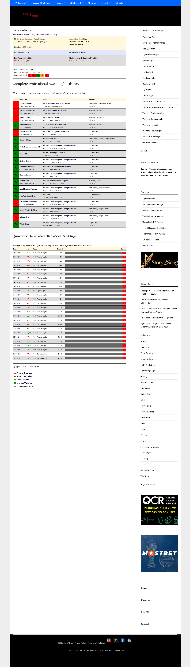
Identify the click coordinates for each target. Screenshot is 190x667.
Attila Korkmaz (25, 124)
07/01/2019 (17, 261)
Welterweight (148, 66)
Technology (145, 452)
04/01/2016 (17, 316)
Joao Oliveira (23, 379)
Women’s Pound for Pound (153, 101)
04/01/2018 (17, 282)
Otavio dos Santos (22, 30)
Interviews (145, 388)
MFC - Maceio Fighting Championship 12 (60, 223)
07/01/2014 (17, 345)
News (142, 423)
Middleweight (148, 60)
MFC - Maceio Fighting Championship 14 (60, 209)
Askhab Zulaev (25, 117)
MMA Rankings (19, 3)
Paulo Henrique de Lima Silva (31, 147)
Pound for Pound (149, 37)
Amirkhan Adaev (26, 131)
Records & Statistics (41, 3)
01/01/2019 (17, 270)
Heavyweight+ (148, 49)
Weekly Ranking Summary (153, 216)
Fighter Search (148, 198)
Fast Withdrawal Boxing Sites (92, 650)
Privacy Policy (80, 643)
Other (143, 429)
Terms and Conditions (96, 643)
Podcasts (144, 435)
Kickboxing (145, 394)
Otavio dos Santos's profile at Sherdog (30, 39)
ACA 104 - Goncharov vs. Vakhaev (58, 103)
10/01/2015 (17, 324)
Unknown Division (150, 142)
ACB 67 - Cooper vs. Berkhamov (57, 131)
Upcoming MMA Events (152, 222)
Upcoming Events (147, 470)
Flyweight (146, 89)
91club (144, 151)
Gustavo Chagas (25, 140)
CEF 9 (47, 195)
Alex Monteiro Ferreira (28, 189)
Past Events (147, 245)
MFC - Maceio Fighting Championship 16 (60, 188)
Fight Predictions (147, 365)
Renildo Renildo (25, 161)
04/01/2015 (17, 333)
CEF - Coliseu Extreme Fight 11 (57, 181)
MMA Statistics (147, 412)
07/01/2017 (17, 295)
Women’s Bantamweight (152, 119)
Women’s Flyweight (150, 125)
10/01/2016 (17, 308)
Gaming (143, 376)
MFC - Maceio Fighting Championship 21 (60, 145)
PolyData (119, 3)
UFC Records (76, 3)
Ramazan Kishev (35, 72)
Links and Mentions (150, 240)
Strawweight (147, 95)
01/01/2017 (17, 303)
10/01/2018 (17, 274)
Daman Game (147, 600)
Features (59, 3)
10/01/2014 (17, 341)
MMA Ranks (145, 406)
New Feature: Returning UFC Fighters (156, 318)
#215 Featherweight (76, 61)
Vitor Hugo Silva (24, 376)
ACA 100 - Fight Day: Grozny (56, 110)
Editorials (144, 347)
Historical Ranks (147, 382)
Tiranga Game (119, 650)
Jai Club (68, 650)
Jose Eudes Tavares (27, 166)
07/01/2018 (17, 278)
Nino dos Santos (25, 175)
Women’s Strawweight (152, 131)
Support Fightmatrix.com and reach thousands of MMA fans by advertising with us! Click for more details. (158, 172)
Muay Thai (145, 417)
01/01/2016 (17, 320)
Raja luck (145, 623)
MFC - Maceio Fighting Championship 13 (60, 216)
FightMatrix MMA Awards (153, 234)
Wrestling (144, 476)
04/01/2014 (17, 350)
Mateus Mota (24, 154)
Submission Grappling (149, 447)
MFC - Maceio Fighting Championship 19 (60, 160)
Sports (143, 441)
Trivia (143, 464)
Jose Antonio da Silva (27, 196)
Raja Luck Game (148, 484)
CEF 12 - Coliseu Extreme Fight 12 (58, 166)
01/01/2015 (17, 337)
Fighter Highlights (148, 370)
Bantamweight (148, 84)
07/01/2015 (17, 329)
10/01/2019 (17, 257)
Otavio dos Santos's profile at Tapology (31, 42)
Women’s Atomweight (151, 136)
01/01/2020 (17, 253)
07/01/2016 (17, 312)
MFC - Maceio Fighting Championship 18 (60, 173)
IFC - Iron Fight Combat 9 (55, 153)
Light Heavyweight (150, 54)
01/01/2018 (17, 286)
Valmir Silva (24, 224)
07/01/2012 (17, 358)
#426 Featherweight (21, 61)
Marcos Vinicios (24, 383)
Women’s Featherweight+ (153, 113)
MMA (142, 400)
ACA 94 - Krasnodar (52, 117)
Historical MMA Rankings (153, 210)
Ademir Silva (24, 217)
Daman (75, 650)
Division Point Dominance (153, 43)
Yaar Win (108, 650)
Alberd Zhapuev (24, 373)
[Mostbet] (159, 571)
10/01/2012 (17, 354)
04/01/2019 (17, 265)
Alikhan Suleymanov (27, 110)
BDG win (145, 612)
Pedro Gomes (24, 181)
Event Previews (147, 353)
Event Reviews (146, 359)
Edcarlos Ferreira (25, 386)
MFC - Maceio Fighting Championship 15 (60, 202)
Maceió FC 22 (50, 138)
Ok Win (144, 588)
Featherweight (148, 78)
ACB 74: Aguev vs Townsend (55, 124)
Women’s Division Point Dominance (157, 107)
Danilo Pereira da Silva (28, 210)
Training (144, 458)
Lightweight (147, 72)
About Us (92, 3)
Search (105, 3)
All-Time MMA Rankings (152, 204)
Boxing (143, 341)
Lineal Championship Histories (155, 228)
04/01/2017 (17, 299)
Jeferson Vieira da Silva (28, 202)
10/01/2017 (17, 291)
